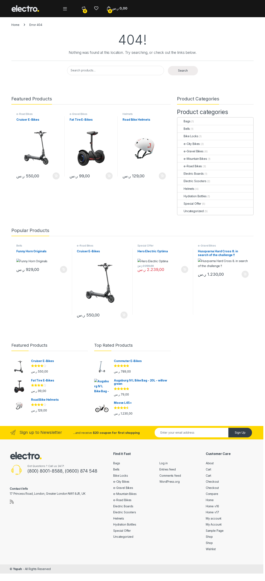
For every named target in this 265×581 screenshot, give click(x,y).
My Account (214, 524)
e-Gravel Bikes (78, 113)
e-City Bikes (192, 144)
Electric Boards (194, 173)
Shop (209, 536)
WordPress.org (169, 481)
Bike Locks (191, 136)
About (210, 463)
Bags (187, 121)
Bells (187, 128)
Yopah (17, 569)
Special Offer (192, 203)
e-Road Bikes (24, 113)
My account (214, 518)
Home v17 (212, 512)
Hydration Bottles (195, 196)
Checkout (212, 481)
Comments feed (170, 475)
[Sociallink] (12, 501)
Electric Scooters (195, 181)
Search (183, 70)
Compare (212, 494)
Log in (163, 463)
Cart (208, 469)
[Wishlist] (96, 8)
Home (15, 24)
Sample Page (215, 530)
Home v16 (212, 506)
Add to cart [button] (56, 175)
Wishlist (211, 549)
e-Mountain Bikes (195, 158)
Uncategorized (194, 211)
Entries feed (167, 469)
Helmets (128, 113)
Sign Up (240, 432)
